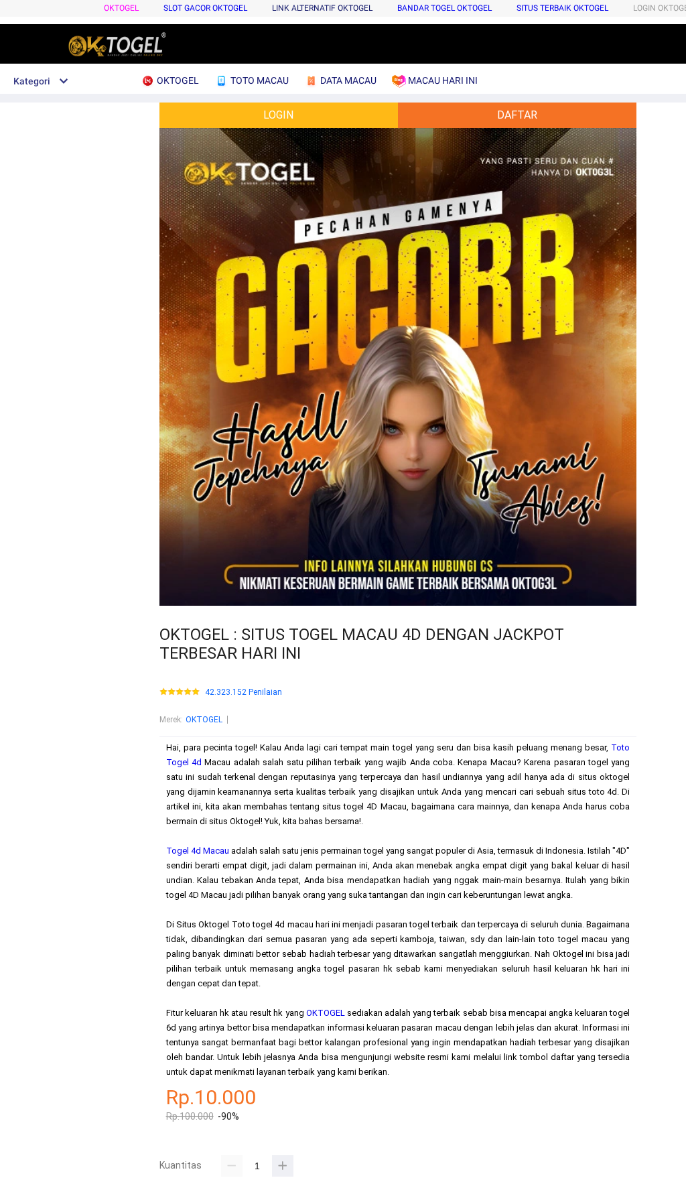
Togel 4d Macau (197, 851)
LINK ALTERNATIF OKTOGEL (322, 8)
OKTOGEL (121, 8)
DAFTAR (517, 115)
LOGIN (278, 115)
